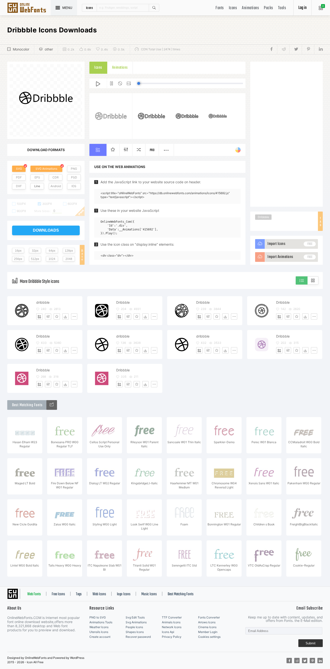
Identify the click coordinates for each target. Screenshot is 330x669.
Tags (79, 594)
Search (154, 7)
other (49, 49)
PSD (74, 177)
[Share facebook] (273, 49)
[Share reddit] (283, 49)
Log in (302, 7)
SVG (19, 168)
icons (89, 7)
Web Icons (99, 594)
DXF (19, 186)
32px (35, 250)
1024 (52, 259)
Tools (282, 8)
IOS (74, 186)
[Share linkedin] (318, 49)
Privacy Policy (171, 637)
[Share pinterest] (308, 49)
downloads (46, 230)
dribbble (43, 302)
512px (35, 259)
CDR (55, 177)
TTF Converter (172, 617)
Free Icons (58, 594)
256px (18, 259)
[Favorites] (57, 316)
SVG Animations (46, 168)
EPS (37, 177)
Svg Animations (136, 622)
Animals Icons (171, 622)
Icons (233, 8)
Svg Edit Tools (135, 617)
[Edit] (48, 316)
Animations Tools (100, 622)
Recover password (138, 637)
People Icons (134, 627)
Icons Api (168, 632)
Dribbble (263, 217)
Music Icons (149, 594)
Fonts (219, 8)
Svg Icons (29, 8)
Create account (99, 637)
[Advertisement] (286, 134)
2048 (68, 259)
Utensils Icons (98, 632)
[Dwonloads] (65, 316)
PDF (19, 177)
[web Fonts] (51, 405)
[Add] (39, 316)
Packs (268, 8)
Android (55, 186)
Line (37, 186)
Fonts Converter (209, 617)
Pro (152, 150)
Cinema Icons (207, 627)
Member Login (207, 632)
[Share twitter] (295, 49)
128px (69, 250)
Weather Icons (98, 627)
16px (18, 250)
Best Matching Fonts (181, 594)
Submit (311, 643)
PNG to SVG (97, 617)
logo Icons (123, 594)
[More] (74, 316)
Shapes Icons (135, 632)
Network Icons (171, 627)
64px (52, 250)
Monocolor (21, 49)
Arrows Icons (206, 622)
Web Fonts (34, 594)
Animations (250, 8)
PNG (74, 168)
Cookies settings (209, 637)
